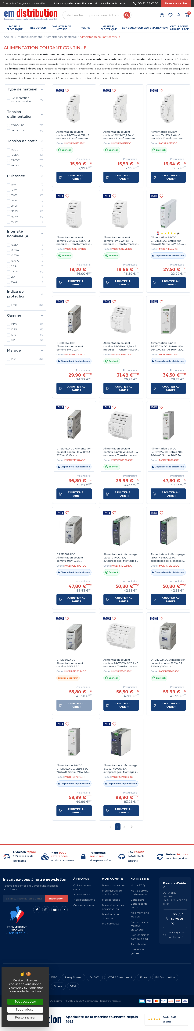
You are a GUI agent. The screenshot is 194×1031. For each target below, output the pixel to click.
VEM (73, 986)
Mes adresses (111, 899)
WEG (54, 977)
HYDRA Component (119, 977)
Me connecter (111, 923)
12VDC (27, 154)
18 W (27, 200)
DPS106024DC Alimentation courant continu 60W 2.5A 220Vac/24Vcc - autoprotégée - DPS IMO (72, 663)
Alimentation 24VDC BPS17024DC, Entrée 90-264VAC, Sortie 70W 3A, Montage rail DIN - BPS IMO (167, 452)
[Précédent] (52, 3)
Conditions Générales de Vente (139, 903)
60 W (27, 216)
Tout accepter (25, 1001)
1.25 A (27, 271)
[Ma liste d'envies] (170, 15)
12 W (27, 189)
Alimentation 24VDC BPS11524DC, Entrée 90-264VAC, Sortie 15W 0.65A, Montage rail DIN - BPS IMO (168, 241)
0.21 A (27, 244)
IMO (27, 358)
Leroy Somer (73, 977)
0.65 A (27, 255)
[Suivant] (128, 3)
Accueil (8, 37)
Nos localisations (84, 899)
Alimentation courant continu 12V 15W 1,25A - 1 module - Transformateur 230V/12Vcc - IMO (119, 135)
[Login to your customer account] (178, 15)
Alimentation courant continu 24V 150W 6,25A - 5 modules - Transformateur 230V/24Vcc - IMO (120, 663)
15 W (27, 195)
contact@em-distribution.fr (176, 935)
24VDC (27, 160)
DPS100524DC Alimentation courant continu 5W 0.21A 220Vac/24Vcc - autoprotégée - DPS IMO (72, 346)
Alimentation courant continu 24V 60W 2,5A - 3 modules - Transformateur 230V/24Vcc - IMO (120, 346)
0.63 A (27, 250)
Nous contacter (176, 3)
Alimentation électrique (61, 37)
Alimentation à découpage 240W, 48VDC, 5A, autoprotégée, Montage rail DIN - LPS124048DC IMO (121, 769)
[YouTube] (55, 909)
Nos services (81, 894)
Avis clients (56, 1000)
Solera (58, 986)
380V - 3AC (27, 130)
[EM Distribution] (31, 15)
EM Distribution (165, 977)
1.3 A (27, 266)
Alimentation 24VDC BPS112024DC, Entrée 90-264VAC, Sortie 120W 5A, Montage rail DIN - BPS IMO (73, 769)
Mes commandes (113, 885)
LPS (27, 334)
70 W (27, 221)
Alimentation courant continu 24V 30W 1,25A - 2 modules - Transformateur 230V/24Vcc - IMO (73, 241)
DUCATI (94, 977)
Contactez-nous (83, 905)
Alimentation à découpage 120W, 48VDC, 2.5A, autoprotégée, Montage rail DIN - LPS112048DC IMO (168, 558)
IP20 (27, 304)
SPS (27, 339)
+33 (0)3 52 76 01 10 (177, 918)
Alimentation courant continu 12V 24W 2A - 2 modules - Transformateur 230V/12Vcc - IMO (120, 241)
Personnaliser (25, 1017)
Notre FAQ (138, 885)
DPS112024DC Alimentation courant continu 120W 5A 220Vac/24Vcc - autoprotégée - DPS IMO (168, 663)
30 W (27, 211)
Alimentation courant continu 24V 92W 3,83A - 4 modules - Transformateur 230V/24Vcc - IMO (120, 452)
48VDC (27, 165)
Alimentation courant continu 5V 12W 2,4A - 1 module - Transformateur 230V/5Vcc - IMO (167, 135)
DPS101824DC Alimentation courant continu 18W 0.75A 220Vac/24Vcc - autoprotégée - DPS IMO (73, 452)
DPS (27, 329)
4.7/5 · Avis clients (162, 1019)
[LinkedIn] (64, 909)
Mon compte (112, 878)
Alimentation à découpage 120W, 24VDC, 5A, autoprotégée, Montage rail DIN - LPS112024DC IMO (121, 558)
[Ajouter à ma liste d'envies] (67, 90)
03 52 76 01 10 (148, 3)
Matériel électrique (30, 37)
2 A (27, 276)
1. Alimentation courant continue (27, 99)
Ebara (143, 977)
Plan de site (138, 944)
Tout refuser (25, 1009)
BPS (27, 323)
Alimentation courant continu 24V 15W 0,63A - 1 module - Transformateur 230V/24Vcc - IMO (72, 135)
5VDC (27, 149)
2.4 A (27, 281)
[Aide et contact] (162, 15)
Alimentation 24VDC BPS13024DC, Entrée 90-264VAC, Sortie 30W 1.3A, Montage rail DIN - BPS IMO (167, 346)
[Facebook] (36, 909)
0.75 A (27, 260)
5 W (27, 184)
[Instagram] (45, 909)
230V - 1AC (27, 125)
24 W (27, 205)
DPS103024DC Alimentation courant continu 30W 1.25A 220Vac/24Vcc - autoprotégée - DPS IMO (72, 558)
